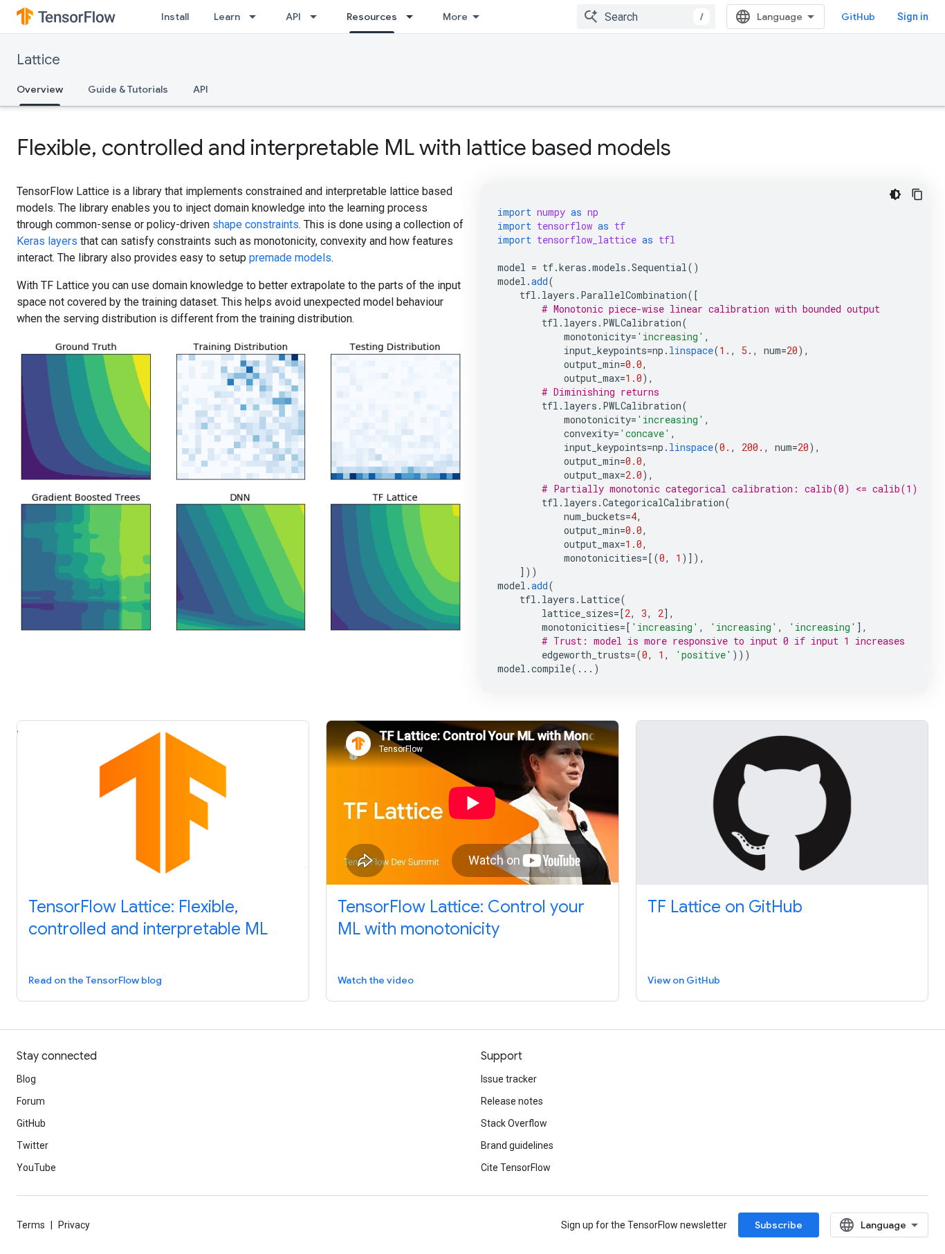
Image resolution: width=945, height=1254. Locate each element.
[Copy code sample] (917, 194)
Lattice (38, 59)
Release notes (512, 1101)
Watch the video (376, 980)
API (293, 16)
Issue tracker (509, 1079)
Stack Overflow (514, 1123)
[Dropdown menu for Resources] (413, 16)
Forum (31, 1101)
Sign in (912, 16)
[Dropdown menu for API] (317, 16)
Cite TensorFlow (516, 1167)
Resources (372, 16)
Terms (31, 1224)
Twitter (32, 1145)
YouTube (36, 1167)
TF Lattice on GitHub (725, 906)
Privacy (74, 1224)
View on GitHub (684, 980)
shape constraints (255, 224)
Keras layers (47, 241)
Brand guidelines (517, 1145)
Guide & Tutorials (128, 89)
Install (175, 16)
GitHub (858, 16)
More (455, 16)
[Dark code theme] (895, 194)
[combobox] (646, 16)
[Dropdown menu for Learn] (256, 16)
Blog (26, 1079)
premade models (290, 257)
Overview (40, 89)
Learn (227, 16)
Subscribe (778, 1225)
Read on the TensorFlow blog (95, 980)
